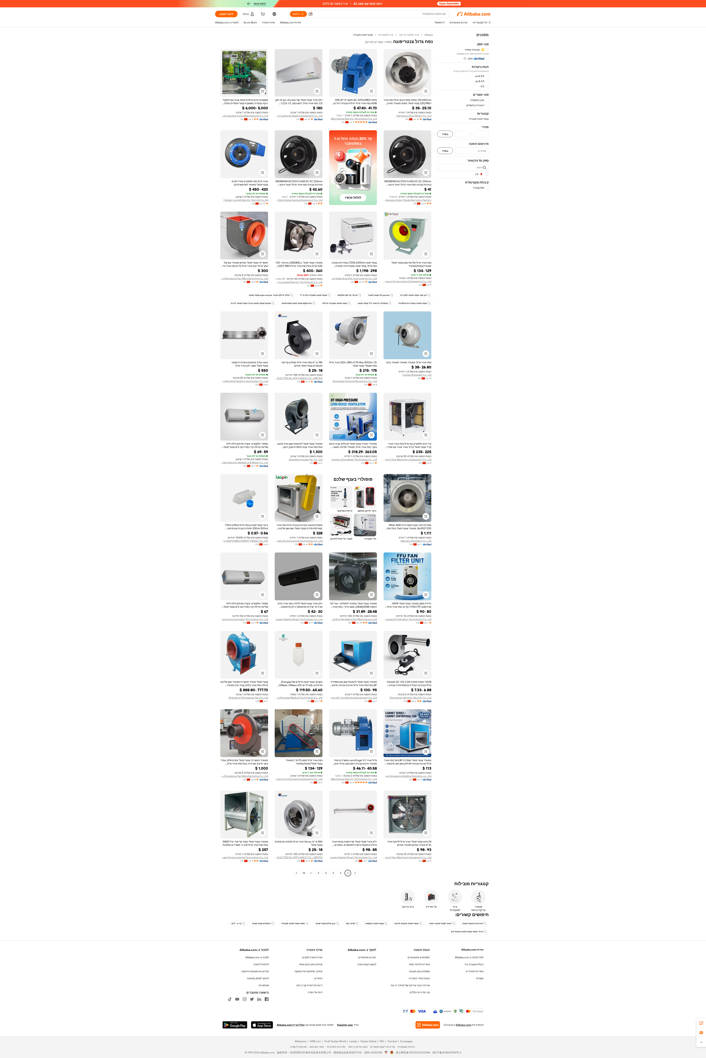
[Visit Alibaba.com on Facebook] (266, 999)
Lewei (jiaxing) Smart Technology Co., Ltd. (298, 619)
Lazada (353, 1041)
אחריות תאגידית (475, 971)
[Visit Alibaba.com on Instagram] (244, 999)
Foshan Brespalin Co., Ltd (416, 374)
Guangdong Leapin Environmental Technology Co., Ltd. (298, 540)
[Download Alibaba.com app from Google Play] (234, 1025)
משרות (480, 978)
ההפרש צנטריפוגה (261, 923)
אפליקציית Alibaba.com (291, 1024)
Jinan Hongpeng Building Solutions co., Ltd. (407, 776)
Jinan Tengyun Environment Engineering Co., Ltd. (407, 281)
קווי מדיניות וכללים (420, 992)
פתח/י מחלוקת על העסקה (308, 971)
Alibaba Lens (463, 1024)
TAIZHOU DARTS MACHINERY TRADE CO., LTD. (244, 540)
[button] (310, 14)
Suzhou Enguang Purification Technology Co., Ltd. (407, 619)
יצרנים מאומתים (367, 957)
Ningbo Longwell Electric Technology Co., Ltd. (298, 282)
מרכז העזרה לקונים (312, 957)
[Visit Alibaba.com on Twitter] (252, 999)
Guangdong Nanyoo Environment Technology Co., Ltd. (244, 619)
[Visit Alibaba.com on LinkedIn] (259, 999)
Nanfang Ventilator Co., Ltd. (415, 540)
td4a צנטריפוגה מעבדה (293, 923)
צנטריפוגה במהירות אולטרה (412, 303)
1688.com (315, 1041)
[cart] (262, 14)
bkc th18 (350, 923)
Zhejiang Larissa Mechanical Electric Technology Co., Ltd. (353, 118)
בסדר (445, 134)
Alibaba (429, 34)
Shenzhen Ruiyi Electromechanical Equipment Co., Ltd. (298, 200)
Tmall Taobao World (335, 1041)
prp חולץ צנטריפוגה (325, 923)
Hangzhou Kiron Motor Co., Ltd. (413, 115)
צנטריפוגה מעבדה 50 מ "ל (313, 295)
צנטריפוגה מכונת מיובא (406, 923)
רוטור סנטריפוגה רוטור (440, 923)
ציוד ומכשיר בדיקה (409, 34)
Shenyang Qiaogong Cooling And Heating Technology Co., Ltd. (244, 381)
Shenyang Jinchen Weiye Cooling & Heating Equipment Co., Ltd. (298, 115)
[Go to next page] (296, 873)
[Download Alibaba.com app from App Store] (262, 1025)
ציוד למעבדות (385, 34)
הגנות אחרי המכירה (419, 978)
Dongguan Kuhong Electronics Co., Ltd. (354, 381)
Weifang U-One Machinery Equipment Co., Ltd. (407, 459)
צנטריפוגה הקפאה (374, 923)
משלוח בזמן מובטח (419, 971)
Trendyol (392, 1041)
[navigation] (463, 454)
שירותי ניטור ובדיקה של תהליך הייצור (410, 985)
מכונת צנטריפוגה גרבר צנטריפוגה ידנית (251, 303)
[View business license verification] (386, 1052)
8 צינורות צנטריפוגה (472, 923)
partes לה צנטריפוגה (378, 295)
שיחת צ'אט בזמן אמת (310, 964)
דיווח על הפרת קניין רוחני (309, 985)
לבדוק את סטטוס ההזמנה (255, 971)
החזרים (318, 978)
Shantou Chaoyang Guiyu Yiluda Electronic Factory (407, 200)
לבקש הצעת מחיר (366, 964)
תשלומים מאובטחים (419, 957)
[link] (701, 1023)
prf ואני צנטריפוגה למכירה (413, 295)
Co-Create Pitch (474, 964)
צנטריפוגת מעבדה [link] (363, 34)
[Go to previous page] (355, 873)
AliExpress (300, 1041)
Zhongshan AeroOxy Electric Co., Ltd (410, 697)
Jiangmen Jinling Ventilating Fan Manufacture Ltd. (353, 619)
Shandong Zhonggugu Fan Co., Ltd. (248, 697)
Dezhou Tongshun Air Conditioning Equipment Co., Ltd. (353, 697)
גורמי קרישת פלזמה (347, 295)
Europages (406, 1041)
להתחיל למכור (261, 964)
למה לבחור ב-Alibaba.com (469, 957)
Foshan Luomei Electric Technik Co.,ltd (246, 200)
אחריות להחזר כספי (419, 964)
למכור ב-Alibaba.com (257, 957)
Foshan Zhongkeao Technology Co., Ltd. (354, 459)
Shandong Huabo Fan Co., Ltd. (305, 459)
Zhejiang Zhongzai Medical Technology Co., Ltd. (298, 697)
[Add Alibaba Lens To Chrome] (428, 1025)
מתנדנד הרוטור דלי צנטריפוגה (373, 303)
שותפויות (264, 985)
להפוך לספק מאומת (258, 978)
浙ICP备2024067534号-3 (446, 1052)
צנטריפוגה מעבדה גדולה (334, 303)
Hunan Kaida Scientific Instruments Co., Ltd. (353, 278)
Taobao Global (368, 1041)
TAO (381, 1041)
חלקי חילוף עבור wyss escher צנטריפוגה (269, 295)
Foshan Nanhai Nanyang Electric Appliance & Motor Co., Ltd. (244, 462)
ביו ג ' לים (236, 923)
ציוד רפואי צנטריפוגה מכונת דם (467, 931)
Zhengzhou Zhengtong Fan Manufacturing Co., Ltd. (244, 278)
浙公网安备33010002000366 (413, 1052)
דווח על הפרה (315, 992)
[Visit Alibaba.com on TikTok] (230, 999)
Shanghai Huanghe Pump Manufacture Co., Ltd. (244, 115)
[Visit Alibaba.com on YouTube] (237, 999)
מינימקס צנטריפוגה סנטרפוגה (296, 303)
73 (304, 873)
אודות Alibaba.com (472, 949)
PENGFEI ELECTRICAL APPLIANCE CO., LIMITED (298, 378)
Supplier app (345, 1024)
